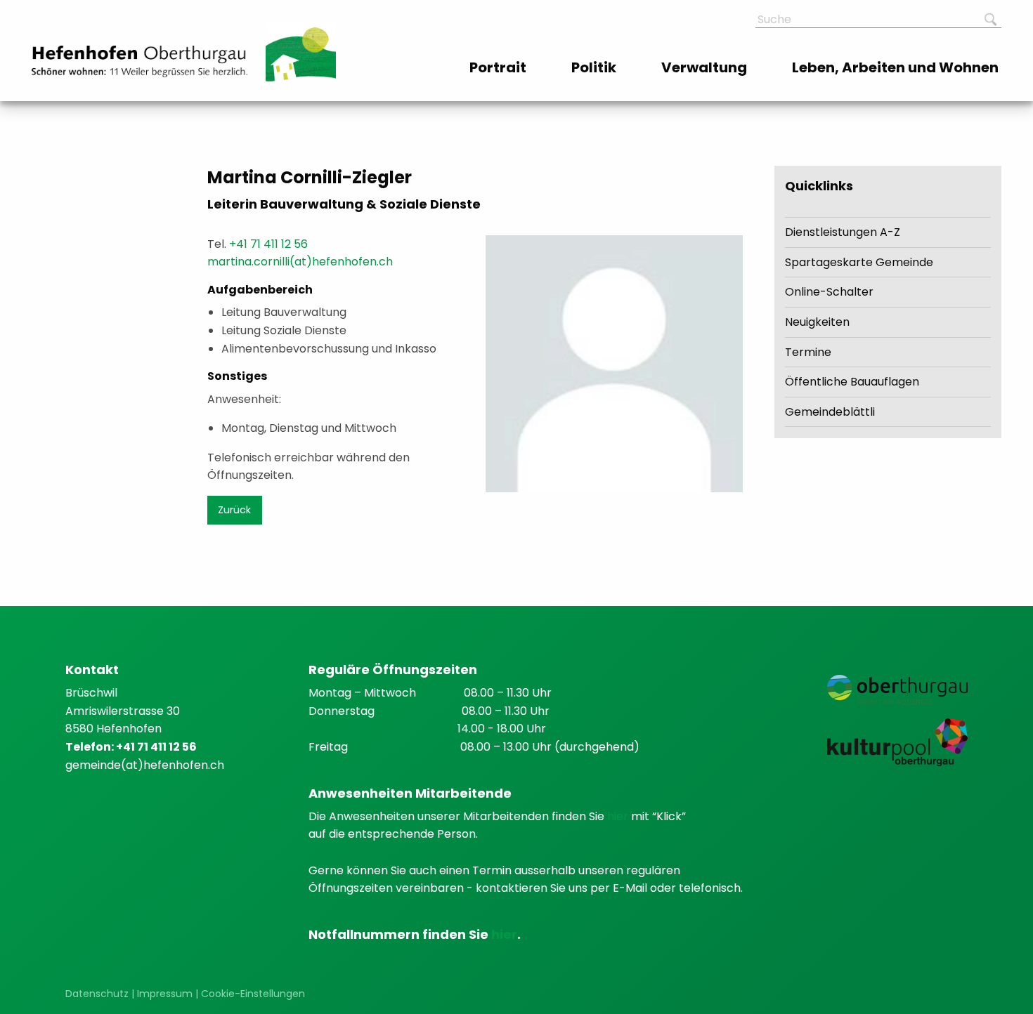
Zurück (234, 510)
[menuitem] (499, 67)
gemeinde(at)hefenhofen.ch (144, 765)
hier (619, 816)
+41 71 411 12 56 (268, 244)
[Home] (139, 61)
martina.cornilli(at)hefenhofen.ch (300, 261)
